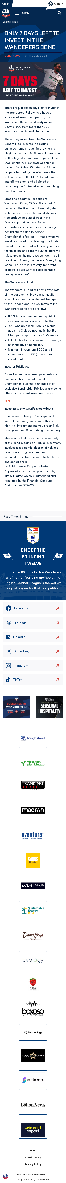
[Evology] (33, 960)
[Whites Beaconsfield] (33, 984)
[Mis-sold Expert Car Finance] (33, 1130)
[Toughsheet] (33, 738)
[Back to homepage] (5, 13)
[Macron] (33, 810)
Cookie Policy (33, 1157)
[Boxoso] (33, 1008)
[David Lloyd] (33, 935)
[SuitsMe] (33, 1080)
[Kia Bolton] (33, 885)
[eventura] (33, 835)
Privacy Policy (33, 1164)
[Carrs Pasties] (33, 860)
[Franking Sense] (33, 785)
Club (5, 3)
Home (15, 22)
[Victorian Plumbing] (33, 763)
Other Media (42, 1179)
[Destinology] (33, 1032)
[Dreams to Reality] (33, 1056)
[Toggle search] (59, 13)
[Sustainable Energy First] (33, 910)
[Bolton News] (33, 1105)
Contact (33, 1150)
